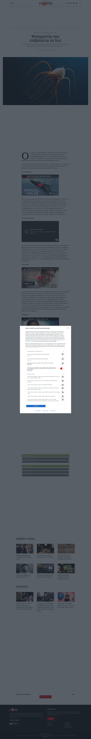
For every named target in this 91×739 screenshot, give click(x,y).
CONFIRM (35, 405)
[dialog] (45, 369)
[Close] (68, 328)
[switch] (62, 354)
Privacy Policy (53, 410)
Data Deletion (38, 410)
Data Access (45, 410)
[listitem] (45, 351)
